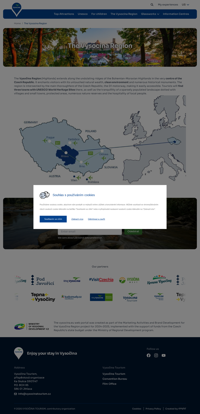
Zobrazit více (77, 219)
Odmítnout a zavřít (96, 219)
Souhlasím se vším (53, 219)
